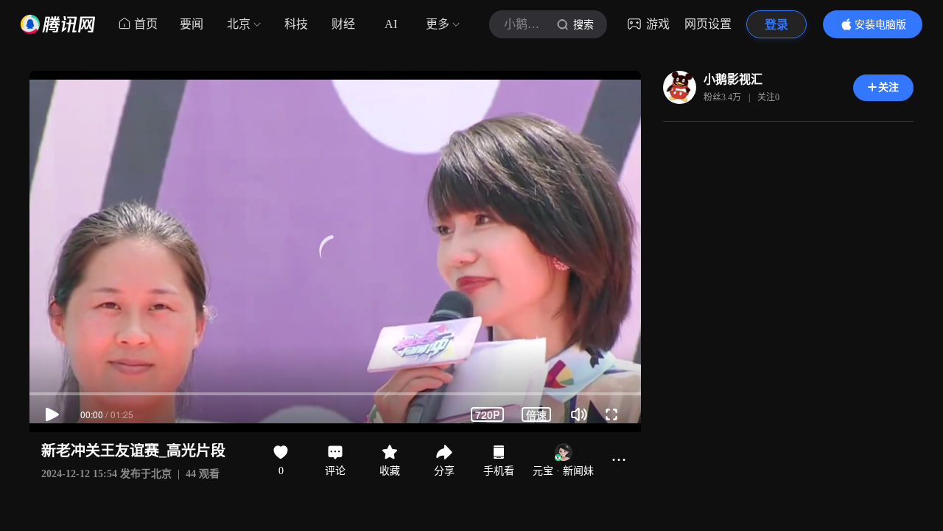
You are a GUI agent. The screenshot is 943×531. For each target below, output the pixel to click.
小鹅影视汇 (733, 79)
